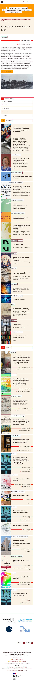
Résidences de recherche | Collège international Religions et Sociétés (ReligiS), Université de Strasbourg (21, 129)
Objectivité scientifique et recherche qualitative (20, 594)
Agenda (4, 21)
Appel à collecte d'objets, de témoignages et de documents (21, 309)
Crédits (25, 667)
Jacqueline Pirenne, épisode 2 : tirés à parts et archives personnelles (21, 273)
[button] (23, 2)
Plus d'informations (7, 71)
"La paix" (15, 204)
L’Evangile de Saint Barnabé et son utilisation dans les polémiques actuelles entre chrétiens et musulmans (21, 402)
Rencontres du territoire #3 (20, 525)
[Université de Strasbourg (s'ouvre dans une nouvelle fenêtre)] (9, 621)
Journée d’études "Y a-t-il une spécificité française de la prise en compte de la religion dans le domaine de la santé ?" (21, 422)
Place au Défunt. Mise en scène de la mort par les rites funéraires (21, 259)
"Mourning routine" (18, 244)
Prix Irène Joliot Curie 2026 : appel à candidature (20, 217)
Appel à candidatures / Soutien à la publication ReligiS (21, 336)
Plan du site (10, 667)
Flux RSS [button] (28, 642)
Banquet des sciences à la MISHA (21, 495)
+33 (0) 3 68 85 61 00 (17, 659)
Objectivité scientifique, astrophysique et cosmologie (20, 511)
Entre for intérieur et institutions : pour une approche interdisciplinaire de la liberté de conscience (21, 543)
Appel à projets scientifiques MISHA (22, 176)
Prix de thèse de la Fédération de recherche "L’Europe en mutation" (21, 227)
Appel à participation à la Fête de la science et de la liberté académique (21, 188)
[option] (17, 129)
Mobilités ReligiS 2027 (19, 299)
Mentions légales (18, 667)
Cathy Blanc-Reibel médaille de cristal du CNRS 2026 (21, 159)
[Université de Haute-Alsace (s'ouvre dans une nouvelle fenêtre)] (25, 621)
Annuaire (23, 661)
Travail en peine (17, 324)
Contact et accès (14, 661)
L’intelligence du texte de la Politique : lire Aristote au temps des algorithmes (21, 289)
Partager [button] (20, 642)
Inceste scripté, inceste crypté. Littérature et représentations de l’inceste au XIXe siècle (21, 441)
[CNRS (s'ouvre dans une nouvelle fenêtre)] (9, 629)
